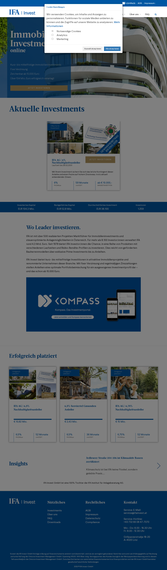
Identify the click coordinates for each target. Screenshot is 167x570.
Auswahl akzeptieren (92, 49)
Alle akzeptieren (112, 49)
